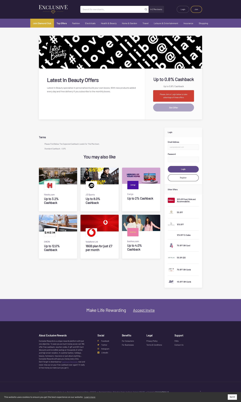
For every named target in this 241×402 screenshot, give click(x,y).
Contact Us (178, 345)
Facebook (105, 341)
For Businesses (128, 345)
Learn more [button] (89, 397)
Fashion (76, 23)
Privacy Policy (151, 341)
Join (196, 9)
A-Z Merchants (156, 9)
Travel (146, 23)
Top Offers (62, 23)
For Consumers (128, 341)
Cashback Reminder (70, 362)
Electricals (90, 23)
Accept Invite (144, 310)
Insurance (188, 23)
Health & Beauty (109, 23)
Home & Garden (129, 23)
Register (183, 178)
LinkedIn (104, 353)
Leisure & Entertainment (166, 23)
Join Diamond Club (42, 23)
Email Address (173, 142)
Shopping (203, 23)
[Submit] (146, 9)
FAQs (176, 341)
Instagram (105, 349)
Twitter (104, 345)
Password (172, 154)
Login (183, 9)
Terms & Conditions (154, 345)
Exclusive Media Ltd (162, 392)
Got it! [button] (232, 397)
